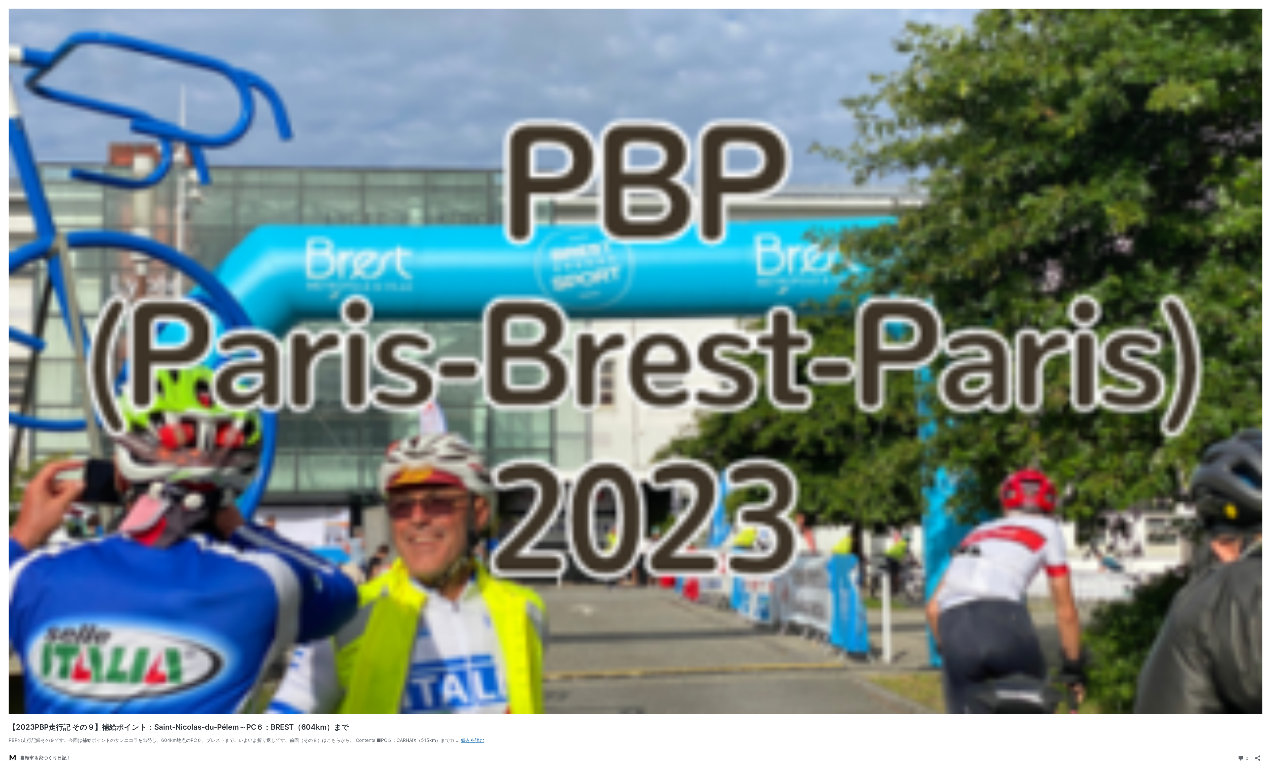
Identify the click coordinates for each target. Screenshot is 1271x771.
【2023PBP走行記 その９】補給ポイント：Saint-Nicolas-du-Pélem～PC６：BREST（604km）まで (179, 727)
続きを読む (472, 740)
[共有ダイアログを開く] (1257, 756)
